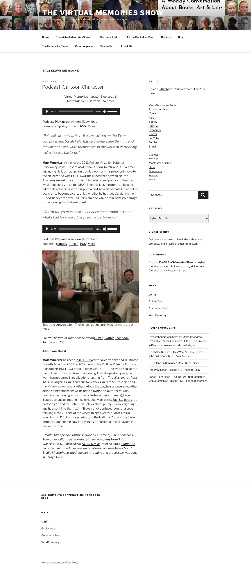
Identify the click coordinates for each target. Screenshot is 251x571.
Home (45, 37)
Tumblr (47, 342)
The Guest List (108, 37)
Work (152, 179)
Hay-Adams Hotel (106, 439)
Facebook (122, 338)
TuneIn (73, 126)
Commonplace (84, 46)
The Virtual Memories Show (103, 13)
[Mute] (104, 111)
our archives (104, 324)
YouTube (154, 138)
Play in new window (68, 121)
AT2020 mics (91, 444)
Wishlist (153, 175)
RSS (83, 126)
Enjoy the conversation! (58, 324)
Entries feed (156, 301)
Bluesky (153, 125)
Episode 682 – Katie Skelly (173, 355)
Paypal (171, 270)
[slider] (112, 111)
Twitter (109, 338)
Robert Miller (156, 369)
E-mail (152, 146)
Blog (181, 37)
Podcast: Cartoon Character (73, 87)
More (91, 126)
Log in (152, 294)
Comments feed (158, 308)
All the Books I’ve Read (140, 37)
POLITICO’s (84, 360)
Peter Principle (81, 404)
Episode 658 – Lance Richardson (188, 380)
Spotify (62, 126)
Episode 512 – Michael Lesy (184, 369)
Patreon (178, 266)
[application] (81, 111)
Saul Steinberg (122, 399)
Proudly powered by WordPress (59, 562)
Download (90, 121)
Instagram (155, 129)
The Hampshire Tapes (55, 46)
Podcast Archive (158, 109)
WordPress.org (157, 315)
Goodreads (155, 171)
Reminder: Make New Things (182, 362)
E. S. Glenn (155, 362)
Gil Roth (163, 88)
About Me (126, 46)
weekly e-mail (170, 239)
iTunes (98, 338)
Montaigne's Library (160, 162)
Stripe (182, 270)
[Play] (47, 111)
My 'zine (153, 158)
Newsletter (107, 46)
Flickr (152, 167)
